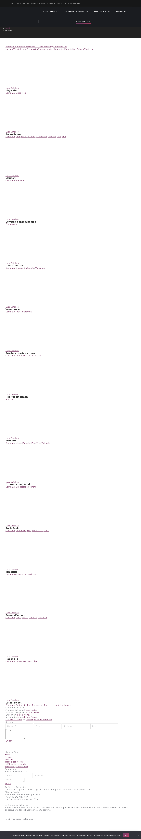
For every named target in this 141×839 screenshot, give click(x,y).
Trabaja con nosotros (15, 762)
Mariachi (40, 47)
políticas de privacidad (16, 764)
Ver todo (10, 47)
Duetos (26, 47)
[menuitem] (11, 3)
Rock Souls (12, 528)
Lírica (33, 47)
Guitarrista (43, 49)
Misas (51, 49)
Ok (126, 835)
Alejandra (11, 90)
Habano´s (12, 659)
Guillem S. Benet (14, 720)
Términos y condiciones (16, 767)
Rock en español (40, 530)
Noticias (9, 759)
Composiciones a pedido (21, 221)
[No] (138, 835)
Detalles (14, 88)
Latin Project (13, 702)
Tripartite (11, 572)
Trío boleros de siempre (21, 353)
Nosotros (9, 757)
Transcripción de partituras (39, 720)
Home (8, 754)
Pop (46, 47)
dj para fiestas (30, 710)
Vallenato (21, 49)
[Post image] (41, 85)
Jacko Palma (13, 134)
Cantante (18, 47)
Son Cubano (78, 49)
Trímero (11, 440)
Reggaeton (53, 47)
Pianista (68, 49)
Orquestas (59, 49)
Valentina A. (13, 309)
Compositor (32, 49)
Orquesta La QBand (18, 484)
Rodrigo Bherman (17, 396)
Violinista (89, 49)
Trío (15, 49)
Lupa (8, 88)
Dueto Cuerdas (15, 265)
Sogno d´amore (15, 615)
